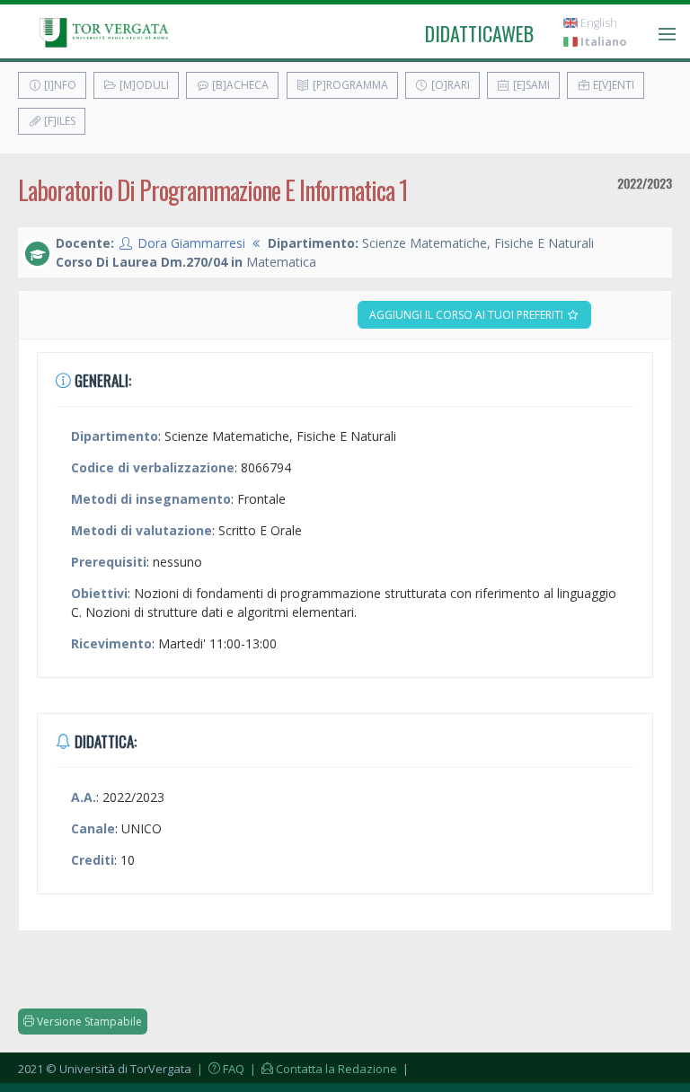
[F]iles (58, 120)
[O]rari (449, 84)
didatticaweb (479, 33)
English (597, 23)
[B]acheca (239, 84)
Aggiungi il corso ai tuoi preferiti (467, 314)
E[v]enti (612, 84)
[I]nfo (58, 84)
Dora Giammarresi (191, 242)
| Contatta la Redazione (322, 1069)
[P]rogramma (349, 84)
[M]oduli (143, 84)
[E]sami (530, 84)
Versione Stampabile (88, 1021)
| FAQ (219, 1069)
